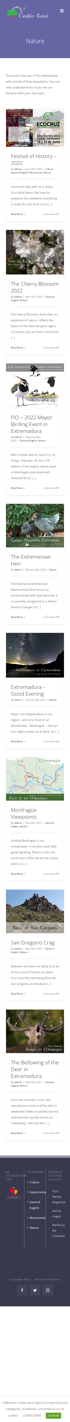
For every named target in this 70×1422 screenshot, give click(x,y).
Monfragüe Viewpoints (24, 813)
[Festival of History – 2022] (35, 128)
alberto (18, 169)
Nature (47, 172)
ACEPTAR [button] (53, 1415)
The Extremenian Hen (31, 560)
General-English (19, 172)
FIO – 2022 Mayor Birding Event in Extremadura (31, 424)
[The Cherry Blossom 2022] (35, 252)
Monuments (35, 172)
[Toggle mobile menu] (62, 11)
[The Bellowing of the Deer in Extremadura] (35, 1031)
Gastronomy (35, 1192)
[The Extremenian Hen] (35, 525)
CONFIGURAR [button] (32, 1415)
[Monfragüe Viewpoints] (35, 779)
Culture (49, 169)
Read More (17, 214)
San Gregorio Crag (32, 942)
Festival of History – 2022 (33, 159)
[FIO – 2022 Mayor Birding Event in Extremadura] (35, 385)
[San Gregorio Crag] (35, 911)
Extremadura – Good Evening (28, 690)
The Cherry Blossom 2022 (35, 287)
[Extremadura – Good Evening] (35, 655)
